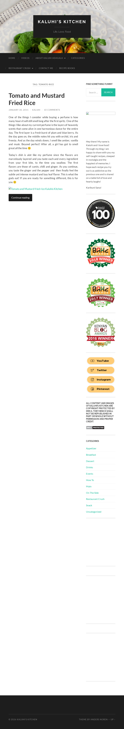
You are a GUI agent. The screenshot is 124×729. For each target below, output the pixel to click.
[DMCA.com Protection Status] (95, 428)
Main (88, 486)
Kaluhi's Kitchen (62, 21)
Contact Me (46, 68)
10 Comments (52, 110)
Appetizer (91, 448)
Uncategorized (93, 511)
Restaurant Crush (20, 68)
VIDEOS (25, 58)
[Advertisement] (105, 542)
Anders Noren (99, 719)
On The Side (92, 492)
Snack (89, 505)
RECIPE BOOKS (67, 68)
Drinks (89, 467)
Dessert (90, 461)
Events (89, 473)
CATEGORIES (78, 58)
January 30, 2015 (19, 110)
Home (12, 58)
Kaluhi (36, 110)
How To (90, 480)
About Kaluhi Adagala (49, 58)
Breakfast (91, 454)
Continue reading (20, 197)
